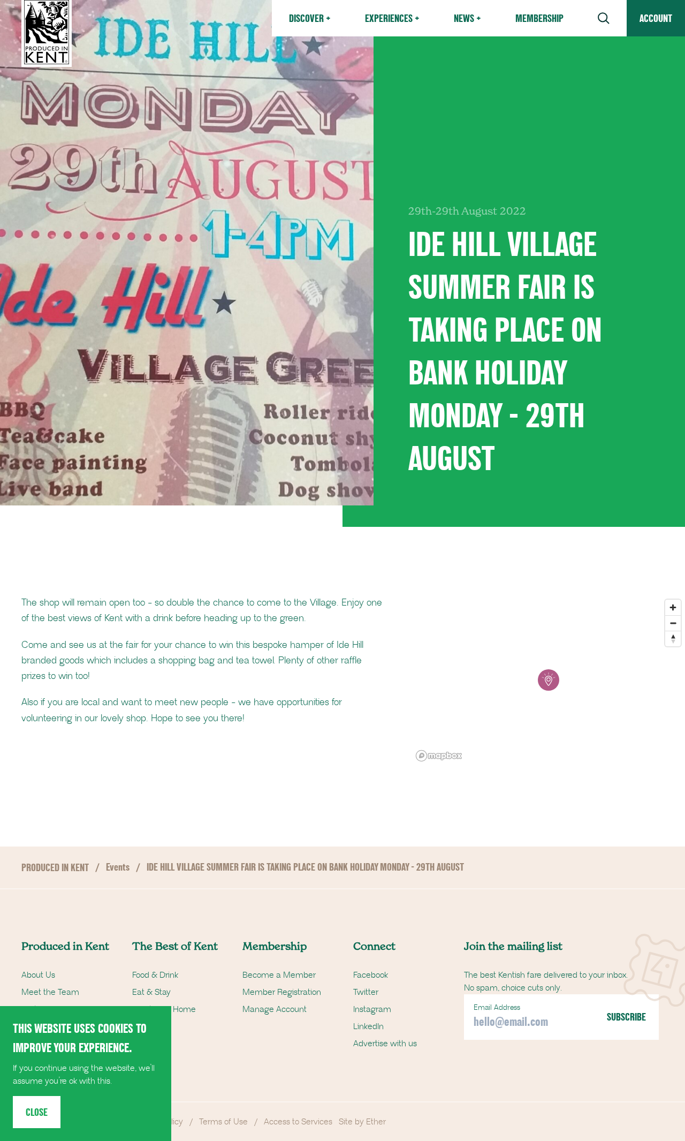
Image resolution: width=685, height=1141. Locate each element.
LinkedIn (368, 1026)
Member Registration (281, 992)
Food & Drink (155, 975)
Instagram (372, 1009)
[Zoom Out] (673, 623)
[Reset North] (673, 638)
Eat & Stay (151, 992)
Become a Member (279, 975)
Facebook (370, 975)
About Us (38, 975)
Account (656, 18)
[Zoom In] (673, 607)
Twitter (365, 992)
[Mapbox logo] (438, 756)
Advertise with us (385, 1043)
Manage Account (274, 1009)
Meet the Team (50, 992)
